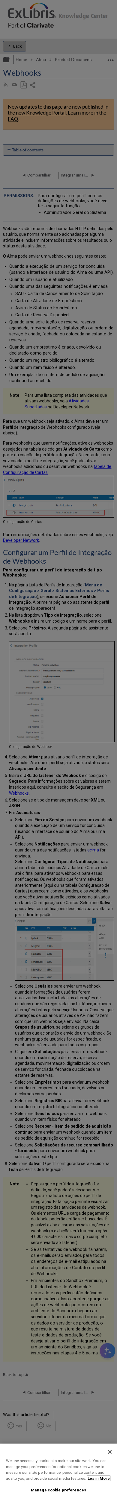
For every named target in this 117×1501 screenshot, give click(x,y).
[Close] (109, 1452)
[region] (58, 1472)
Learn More (99, 1478)
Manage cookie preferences (58, 1490)
